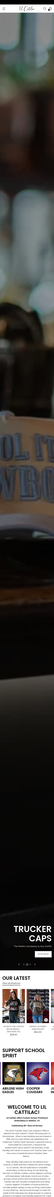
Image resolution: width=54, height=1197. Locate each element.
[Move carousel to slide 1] (23, 964)
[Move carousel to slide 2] (27, 964)
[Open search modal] (44, 8)
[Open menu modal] (3, 8)
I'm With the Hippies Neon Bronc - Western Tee (13, 1029)
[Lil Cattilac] (27, 9)
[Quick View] (22, 1020)
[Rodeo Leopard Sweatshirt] (38, 1006)
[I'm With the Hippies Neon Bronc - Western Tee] (13, 1006)
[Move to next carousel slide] (34, 964)
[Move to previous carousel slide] (19, 964)
